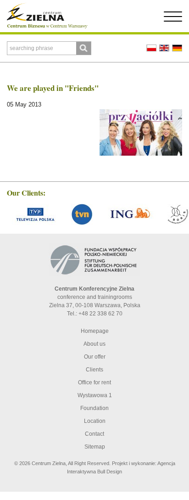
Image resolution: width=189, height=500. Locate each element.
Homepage (95, 331)
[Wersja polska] (151, 48)
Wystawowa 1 (95, 395)
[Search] (83, 48)
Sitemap (94, 447)
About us (94, 344)
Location (95, 421)
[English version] (164, 48)
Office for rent (94, 382)
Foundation (94, 408)
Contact (94, 434)
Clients (94, 369)
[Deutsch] (177, 48)
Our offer (95, 357)
